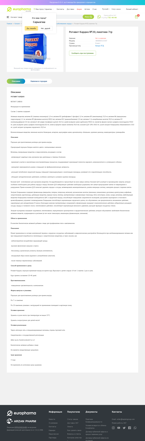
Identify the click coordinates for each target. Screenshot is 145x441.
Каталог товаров (17, 17)
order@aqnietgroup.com (126, 419)
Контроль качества (74, 438)
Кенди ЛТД (99, 46)
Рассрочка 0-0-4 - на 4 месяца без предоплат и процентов (72, 2)
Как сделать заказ (74, 430)
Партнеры (52, 438)
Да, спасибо (31, 28)
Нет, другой (45, 28)
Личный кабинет (132, 9)
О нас (95, 9)
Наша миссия (54, 434)
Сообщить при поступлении (82, 53)
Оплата (70, 426)
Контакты (60, 9)
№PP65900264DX (20, 427)
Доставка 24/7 (72, 423)
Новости (52, 419)
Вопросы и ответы (74, 434)
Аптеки (87, 9)
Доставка (70, 9)
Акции (79, 9)
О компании (53, 423)
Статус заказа (116, 9)
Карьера (52, 430)
